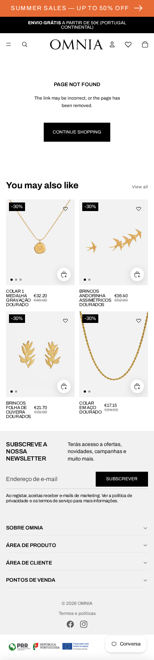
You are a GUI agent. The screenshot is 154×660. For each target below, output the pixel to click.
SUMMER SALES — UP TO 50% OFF (70, 8)
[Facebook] (70, 624)
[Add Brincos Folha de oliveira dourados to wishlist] (65, 320)
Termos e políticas (77, 613)
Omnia (85, 603)
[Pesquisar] (24, 44)
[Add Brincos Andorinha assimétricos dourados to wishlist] (138, 208)
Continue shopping (77, 132)
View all (140, 186)
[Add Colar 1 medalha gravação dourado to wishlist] (65, 208)
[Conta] (112, 44)
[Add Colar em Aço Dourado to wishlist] (138, 320)
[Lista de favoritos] (128, 44)
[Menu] (8, 44)
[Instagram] (83, 624)
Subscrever (122, 478)
